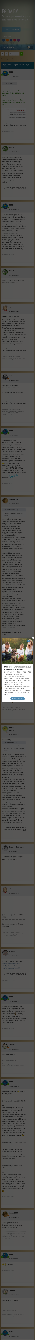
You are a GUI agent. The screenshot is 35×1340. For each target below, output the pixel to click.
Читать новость (17, 699)
